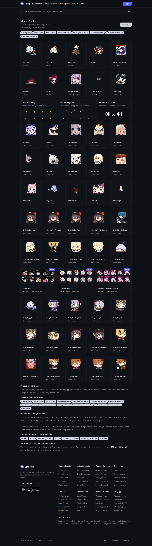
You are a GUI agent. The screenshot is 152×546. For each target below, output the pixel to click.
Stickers (54, 4)
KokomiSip (27, 201)
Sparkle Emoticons (121, 478)
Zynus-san (116, 65)
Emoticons (99, 503)
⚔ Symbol (103, 438)
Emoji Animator (82, 500)
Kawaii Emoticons (120, 481)
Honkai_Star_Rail (96, 91)
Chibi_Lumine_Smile (75, 259)
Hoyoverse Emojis (114, 405)
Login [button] (127, 4)
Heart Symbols (101, 470)
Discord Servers (76, 524)
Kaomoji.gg (70, 521)
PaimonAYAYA (50, 171)
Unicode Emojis (101, 496)
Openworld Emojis (64, 33)
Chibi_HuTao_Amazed (53, 230)
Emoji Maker (81, 496)
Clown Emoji (81, 485)
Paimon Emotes (65, 288)
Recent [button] (125, 24)
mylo (92, 65)
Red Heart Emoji (83, 470)
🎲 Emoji (49, 438)
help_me (26, 62)
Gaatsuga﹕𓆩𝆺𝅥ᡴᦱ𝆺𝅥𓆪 (74, 95)
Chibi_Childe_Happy (52, 376)
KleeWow (116, 171)
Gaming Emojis (26, 33)
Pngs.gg (112, 521)
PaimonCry (94, 142)
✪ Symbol (84, 438)
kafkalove (48, 91)
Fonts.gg (61, 521)
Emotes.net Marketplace (33, 292)
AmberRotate (72, 201)
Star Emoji (81, 478)
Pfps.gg (80, 521)
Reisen (25, 379)
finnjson (25, 95)
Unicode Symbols (102, 500)
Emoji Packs (63, 503)
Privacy (115, 540)
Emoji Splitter (82, 507)
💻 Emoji (33, 438)
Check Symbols (101, 481)
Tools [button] (74, 4)
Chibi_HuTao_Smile (29, 230)
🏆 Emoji (66, 438)
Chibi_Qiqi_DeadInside (31, 318)
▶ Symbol (93, 438)
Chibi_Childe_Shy (96, 376)
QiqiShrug (26, 142)
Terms (105, 540)
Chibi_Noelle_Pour (96, 318)
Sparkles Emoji (82, 481)
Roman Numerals (102, 485)
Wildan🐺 (93, 95)
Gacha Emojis (38, 33)
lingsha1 (93, 62)
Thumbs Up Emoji (83, 474)
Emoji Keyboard (101, 507)
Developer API (119, 500)
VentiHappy (117, 91)
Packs (46, 4)
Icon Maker (81, 510)
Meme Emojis (63, 485)
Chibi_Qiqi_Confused (52, 318)
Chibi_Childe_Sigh (119, 376)
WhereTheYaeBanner (30, 376)
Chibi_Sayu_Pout (119, 318)
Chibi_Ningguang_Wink (31, 259)
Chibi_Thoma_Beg (51, 259)
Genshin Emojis (77, 405)
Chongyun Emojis (63, 405)
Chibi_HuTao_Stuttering (98, 230)
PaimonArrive (28, 171)
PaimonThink (72, 171)
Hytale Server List (124, 521)
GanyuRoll (48, 201)
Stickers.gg (88, 521)
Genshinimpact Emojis (98, 33)
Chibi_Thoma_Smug (120, 347)
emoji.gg (28, 3)
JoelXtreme (27, 233)
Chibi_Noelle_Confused (76, 318)
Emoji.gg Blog (119, 510)
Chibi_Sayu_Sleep (51, 347)
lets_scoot (71, 62)
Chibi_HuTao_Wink (74, 230)
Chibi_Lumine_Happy (97, 259)
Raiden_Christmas (119, 62)
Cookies (125, 540)
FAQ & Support (120, 507)
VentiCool (48, 142)
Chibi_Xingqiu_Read (120, 230)
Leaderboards (64, 507)
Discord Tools (89, 524)
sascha (25, 65)
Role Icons (62, 470)
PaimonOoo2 (72, 142)
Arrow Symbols (101, 474)
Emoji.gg (29, 467)
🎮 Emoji (24, 438)
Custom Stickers (64, 500)
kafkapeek (26, 91)
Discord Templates (103, 524)
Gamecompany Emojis (29, 36)
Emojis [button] (38, 4)
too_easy (48, 62)
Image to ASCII (101, 510)
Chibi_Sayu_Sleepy (29, 347)
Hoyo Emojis (101, 405)
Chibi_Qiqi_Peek (118, 259)
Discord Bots (63, 524)
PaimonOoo (117, 142)
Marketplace (64, 4)
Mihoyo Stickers (118, 447)
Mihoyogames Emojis (80, 33)
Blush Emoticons (120, 485)
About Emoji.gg (120, 496)
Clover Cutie (117, 95)
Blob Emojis (62, 481)
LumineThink (94, 171)
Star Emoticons (120, 474)
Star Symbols (100, 478)
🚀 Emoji (58, 438)
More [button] (82, 4)
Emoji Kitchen (82, 503)
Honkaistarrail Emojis (115, 33)
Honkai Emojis (90, 405)
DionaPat (93, 201)
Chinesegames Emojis (47, 405)
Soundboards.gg (100, 521)
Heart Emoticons (120, 470)
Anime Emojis (50, 33)
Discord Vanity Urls (119, 524)
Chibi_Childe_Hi (73, 376)
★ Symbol (74, 438)
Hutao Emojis (26, 408)
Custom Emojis (64, 496)
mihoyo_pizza (73, 91)
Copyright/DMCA (120, 503)
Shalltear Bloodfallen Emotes (108, 288)
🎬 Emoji (41, 438)
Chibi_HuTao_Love (74, 347)
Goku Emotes (27, 288)
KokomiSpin (117, 201)
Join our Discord (32, 483)
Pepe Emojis (63, 474)
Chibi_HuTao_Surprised (98, 347)
